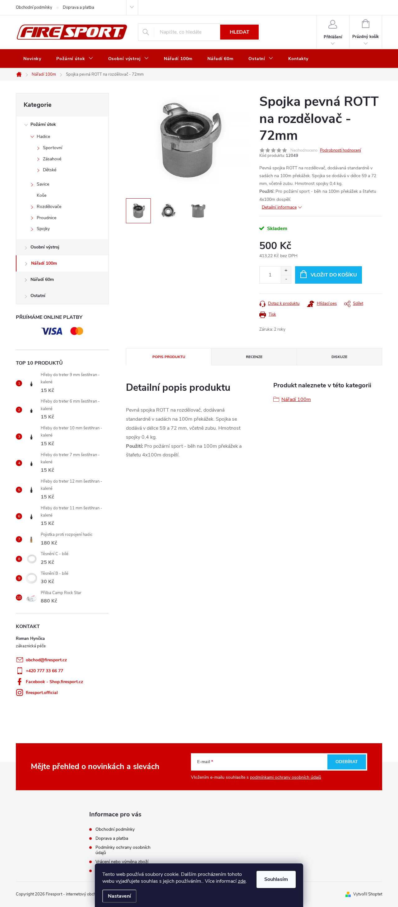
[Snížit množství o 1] (286, 279)
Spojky (43, 229)
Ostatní (37, 296)
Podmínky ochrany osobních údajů (122, 850)
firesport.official (42, 693)
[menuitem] (32, 58)
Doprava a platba (78, 7)
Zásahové (52, 159)
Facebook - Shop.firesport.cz (54, 682)
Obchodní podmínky (34, 7)
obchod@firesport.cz (46, 660)
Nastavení (119, 896)
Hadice (43, 136)
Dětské (49, 170)
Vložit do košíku (334, 275)
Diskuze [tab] (339, 356)
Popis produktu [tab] (168, 356)
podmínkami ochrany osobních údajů (285, 777)
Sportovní (52, 148)
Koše (41, 195)
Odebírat (347, 762)
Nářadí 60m (42, 279)
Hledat (239, 32)
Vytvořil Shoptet (367, 894)
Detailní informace (279, 207)
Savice (43, 184)
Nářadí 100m (44, 263)
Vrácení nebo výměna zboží (121, 862)
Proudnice (46, 218)
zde (242, 881)
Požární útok (43, 124)
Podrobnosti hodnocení (340, 150)
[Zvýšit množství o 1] (286, 271)
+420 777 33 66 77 (44, 671)
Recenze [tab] (254, 356)
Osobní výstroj (44, 247)
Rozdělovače (49, 207)
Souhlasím (276, 879)
